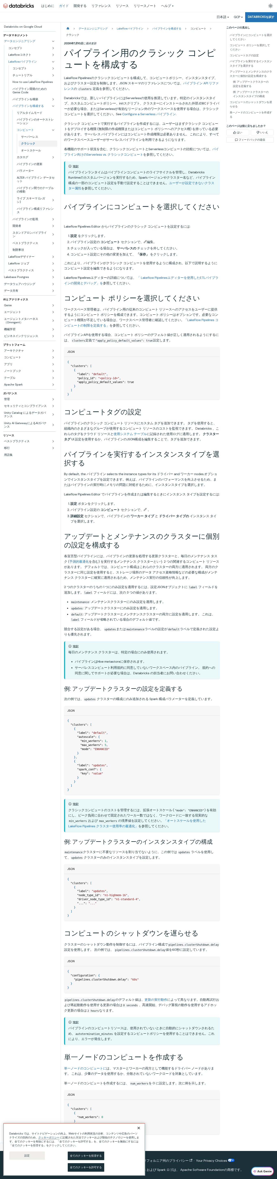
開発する (80, 6)
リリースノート (145, 6)
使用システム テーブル (130, 434)
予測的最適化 (79, 561)
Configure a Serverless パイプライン (149, 114)
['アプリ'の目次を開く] (53, 364)
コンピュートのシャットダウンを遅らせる (251, 104)
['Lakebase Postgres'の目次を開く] (53, 277)
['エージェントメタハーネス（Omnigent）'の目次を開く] (53, 321)
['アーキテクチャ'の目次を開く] (53, 351)
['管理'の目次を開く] (53, 399)
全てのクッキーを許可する (86, 1167)
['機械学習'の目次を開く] (53, 329)
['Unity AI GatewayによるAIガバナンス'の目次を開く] (53, 425)
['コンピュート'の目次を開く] (53, 357)
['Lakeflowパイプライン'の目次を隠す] (53, 62)
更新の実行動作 (156, 1000)
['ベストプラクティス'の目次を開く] (53, 243)
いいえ (264, 132)
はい (239, 132)
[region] (74, 1149)
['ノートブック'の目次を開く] (53, 371)
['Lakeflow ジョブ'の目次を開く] (53, 264)
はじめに (47, 6)
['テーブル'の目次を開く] (53, 378)
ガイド (64, 6)
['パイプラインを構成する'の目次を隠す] (53, 106)
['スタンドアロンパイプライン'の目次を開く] (53, 234)
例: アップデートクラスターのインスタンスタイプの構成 (250, 94)
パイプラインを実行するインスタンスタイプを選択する (251, 63)
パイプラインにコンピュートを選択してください (251, 37)
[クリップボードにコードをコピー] (215, 361)
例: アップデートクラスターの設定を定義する (250, 84)
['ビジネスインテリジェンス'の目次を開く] (53, 336)
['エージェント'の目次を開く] (53, 312)
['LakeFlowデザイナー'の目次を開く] (53, 257)
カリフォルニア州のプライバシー (164, 1160)
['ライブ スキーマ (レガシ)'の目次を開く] (53, 200)
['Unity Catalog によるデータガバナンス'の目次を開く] (53, 414)
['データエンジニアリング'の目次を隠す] (53, 41)
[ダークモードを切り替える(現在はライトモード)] (270, 6)
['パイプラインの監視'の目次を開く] (53, 219)
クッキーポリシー (48, 1137)
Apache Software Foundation (202, 1170)
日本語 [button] (221, 17)
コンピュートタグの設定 (244, 55)
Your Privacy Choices (212, 1160)
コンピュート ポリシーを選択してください (250, 47)
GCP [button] (237, 17)
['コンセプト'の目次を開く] (53, 48)
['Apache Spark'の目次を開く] (53, 385)
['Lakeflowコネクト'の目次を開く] (53, 55)
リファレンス (101, 6)
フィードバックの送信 (252, 139)
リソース (122, 6)
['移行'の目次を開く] (53, 448)
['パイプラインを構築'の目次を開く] (53, 99)
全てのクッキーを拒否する (86, 1155)
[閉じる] (138, 1128)
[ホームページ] (68, 28)
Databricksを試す (261, 17)
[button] (35, 130)
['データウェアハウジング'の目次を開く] (53, 284)
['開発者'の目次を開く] (53, 226)
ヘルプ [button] (166, 6)
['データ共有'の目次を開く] (53, 291)
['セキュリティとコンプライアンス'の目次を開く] (53, 406)
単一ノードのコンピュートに (85, 1068)
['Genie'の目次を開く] (53, 305)
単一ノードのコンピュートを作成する (251, 114)
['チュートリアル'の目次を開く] (53, 75)
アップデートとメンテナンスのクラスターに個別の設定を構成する (251, 74)
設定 (27, 1155)
